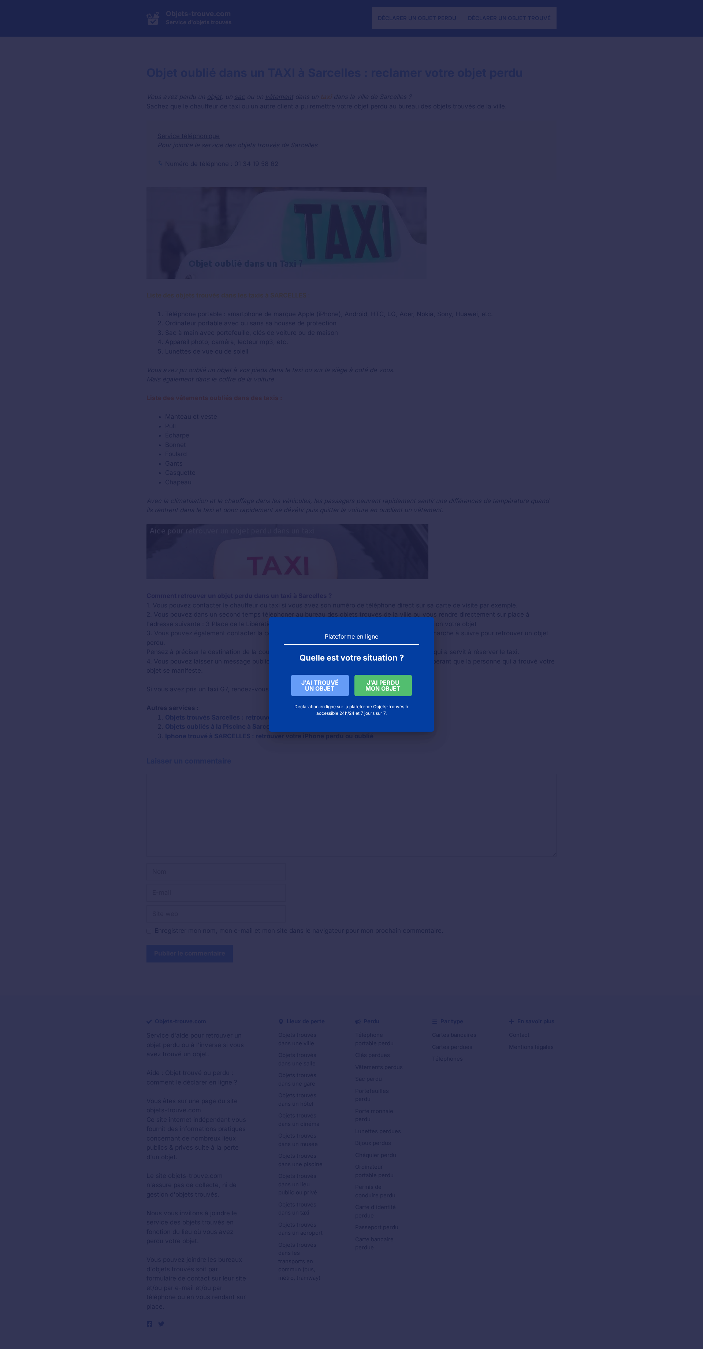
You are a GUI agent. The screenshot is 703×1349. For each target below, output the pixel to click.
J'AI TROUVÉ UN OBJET (320, 685)
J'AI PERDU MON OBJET (383, 685)
